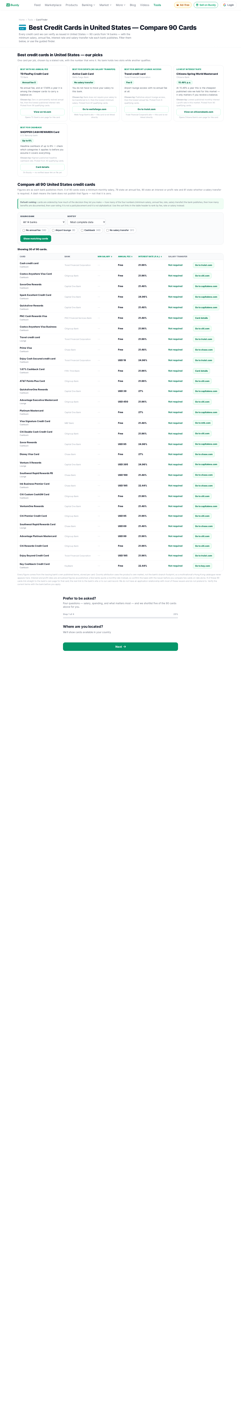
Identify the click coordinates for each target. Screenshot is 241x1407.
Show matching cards (35, 238)
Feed (37, 5)
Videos (144, 5)
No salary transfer (122, 230)
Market (104, 5)
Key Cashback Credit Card (35, 564)
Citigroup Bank (72, 275)
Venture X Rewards (30, 462)
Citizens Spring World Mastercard (197, 73)
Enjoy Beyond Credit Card (34, 555)
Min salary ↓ (105, 256)
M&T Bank (69, 423)
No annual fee (36, 230)
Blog (133, 5)
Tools (157, 5)
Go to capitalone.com (206, 286)
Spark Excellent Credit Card (35, 295)
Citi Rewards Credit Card (34, 545)
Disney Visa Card (29, 454)
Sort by (71, 216)
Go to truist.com (147, 109)
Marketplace (53, 5)
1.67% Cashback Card (32, 369)
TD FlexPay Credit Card (34, 73)
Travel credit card (135, 73)
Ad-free (184, 4)
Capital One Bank (73, 286)
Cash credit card (29, 263)
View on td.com (42, 112)
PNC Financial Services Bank (78, 318)
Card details (42, 167)
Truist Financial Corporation (78, 265)
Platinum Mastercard (31, 410)
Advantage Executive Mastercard (39, 400)
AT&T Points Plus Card (32, 381)
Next (119, 646)
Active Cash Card (83, 73)
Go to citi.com (202, 275)
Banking (87, 5)
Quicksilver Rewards (31, 305)
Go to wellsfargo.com (94, 109)
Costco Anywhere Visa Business (38, 326)
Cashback (92, 230)
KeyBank (69, 566)
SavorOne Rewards (30, 284)
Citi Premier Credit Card (33, 515)
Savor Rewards (28, 442)
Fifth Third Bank (72, 371)
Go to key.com (202, 565)
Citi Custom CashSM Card (34, 494)
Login (230, 4)
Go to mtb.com (202, 423)
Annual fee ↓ (125, 256)
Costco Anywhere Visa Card (36, 273)
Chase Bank (70, 350)
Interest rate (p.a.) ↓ (150, 256)
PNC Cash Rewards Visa (33, 316)
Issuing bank (27, 216)
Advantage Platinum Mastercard (38, 536)
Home (22, 19)
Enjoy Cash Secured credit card (37, 358)
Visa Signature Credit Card (35, 421)
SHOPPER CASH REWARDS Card (39, 131)
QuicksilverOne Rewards (34, 389)
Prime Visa (26, 347)
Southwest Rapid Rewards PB (36, 473)
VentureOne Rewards (32, 506)
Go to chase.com (204, 349)
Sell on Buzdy (208, 4)
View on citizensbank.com (198, 112)
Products (72, 5)
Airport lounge (65, 230)
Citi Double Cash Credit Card (36, 431)
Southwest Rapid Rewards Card (37, 524)
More (119, 5)
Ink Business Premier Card (34, 483)
